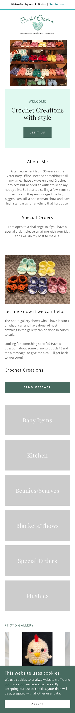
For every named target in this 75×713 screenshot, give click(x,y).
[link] (37, 24)
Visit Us (37, 132)
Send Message (37, 387)
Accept (37, 704)
